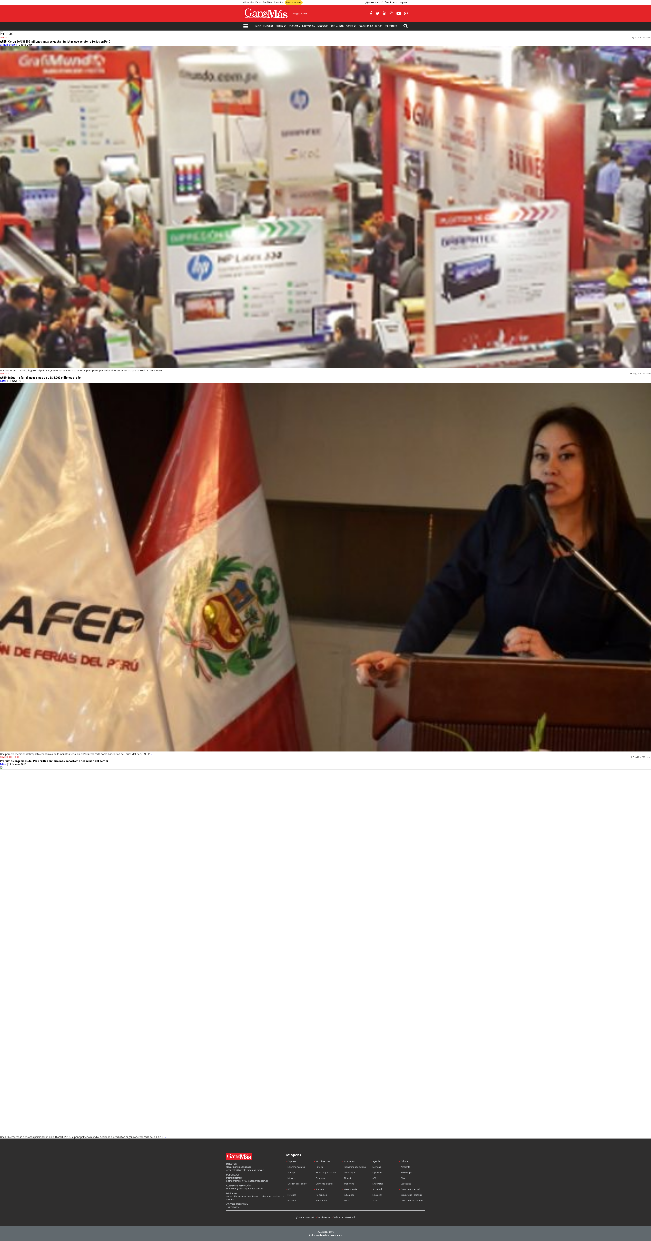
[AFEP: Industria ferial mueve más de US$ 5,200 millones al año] (325, 750)
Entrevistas (377, 1183)
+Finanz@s (248, 2)
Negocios (323, 26)
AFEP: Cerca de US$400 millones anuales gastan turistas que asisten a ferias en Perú (55, 41)
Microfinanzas (323, 1161)
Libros (347, 1200)
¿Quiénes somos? (374, 2)
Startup (291, 1172)
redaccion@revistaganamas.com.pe (244, 1188)
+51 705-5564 (232, 1207)
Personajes (406, 1172)
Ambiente (405, 1166)
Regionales (321, 1194)
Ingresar (404, 2)
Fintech (319, 1166)
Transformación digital (355, 1166)
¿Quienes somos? (305, 1217)
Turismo (320, 1189)
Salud (375, 1200)
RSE (289, 1189)
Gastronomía (350, 1189)
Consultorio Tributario (411, 1194)
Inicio (258, 26)
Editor (3, 381)
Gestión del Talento (297, 1183)
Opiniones (377, 1172)
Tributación (321, 1200)
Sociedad (351, 26)
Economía (294, 26)
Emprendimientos (296, 1166)
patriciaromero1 (8, 44)
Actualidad (337, 26)
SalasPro (278, 2)
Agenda (376, 1161)
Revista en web (293, 2)
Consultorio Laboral (410, 1189)
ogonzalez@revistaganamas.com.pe (245, 1169)
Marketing (349, 1183)
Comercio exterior (324, 1183)
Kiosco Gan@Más (263, 2)
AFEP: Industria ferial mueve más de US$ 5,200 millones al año (40, 378)
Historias (292, 1194)
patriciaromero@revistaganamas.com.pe (247, 1180)
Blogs (378, 26)
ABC (374, 1178)
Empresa (268, 26)
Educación (377, 1194)
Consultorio (366, 26)
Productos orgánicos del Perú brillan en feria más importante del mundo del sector (54, 761)
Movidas (376, 1166)
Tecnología (349, 1172)
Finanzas (281, 26)
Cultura (404, 1161)
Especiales (391, 26)
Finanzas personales (326, 1172)
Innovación (308, 26)
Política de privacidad (344, 1217)
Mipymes (292, 1178)
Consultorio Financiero (412, 1200)
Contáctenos (391, 2)
